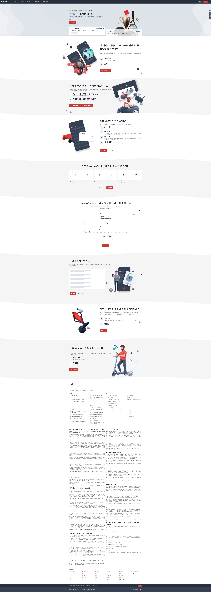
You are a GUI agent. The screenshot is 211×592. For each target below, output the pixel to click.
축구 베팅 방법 (84, 503)
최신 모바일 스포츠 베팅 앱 (118, 433)
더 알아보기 (74, 32)
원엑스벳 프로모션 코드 (131, 493)
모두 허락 (139, 585)
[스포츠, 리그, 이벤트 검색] (12, 2)
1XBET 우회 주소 (125, 497)
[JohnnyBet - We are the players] (5, 2)
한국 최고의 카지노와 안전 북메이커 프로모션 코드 (85, 445)
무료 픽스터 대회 (94, 434)
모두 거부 (135, 585)
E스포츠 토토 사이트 (84, 526)
